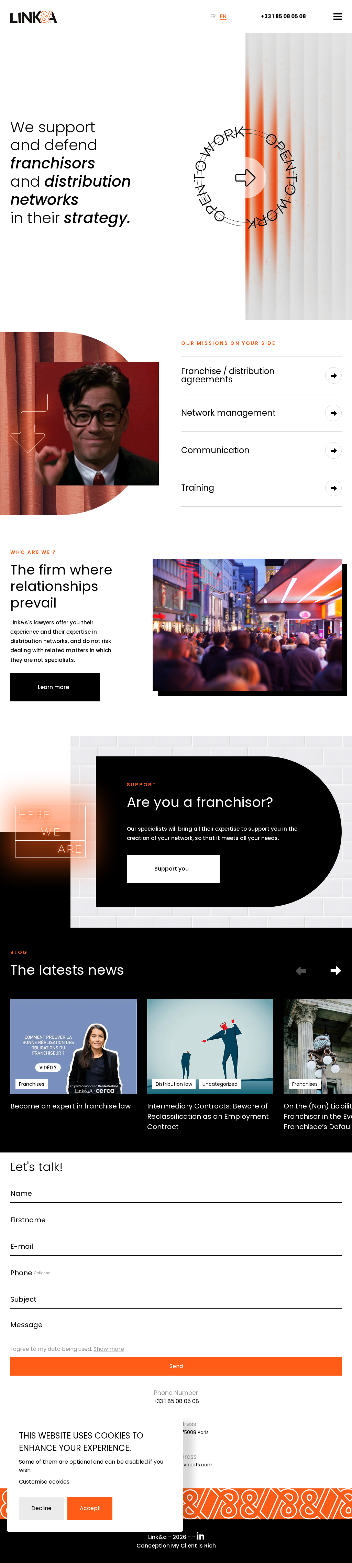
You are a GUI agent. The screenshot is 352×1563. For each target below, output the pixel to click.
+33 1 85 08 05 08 (176, 1401)
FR (213, 16)
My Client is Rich (193, 1546)
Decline (41, 1508)
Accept (90, 1508)
